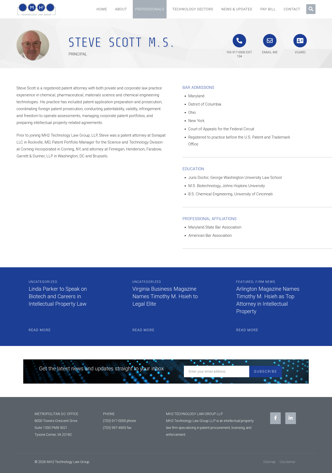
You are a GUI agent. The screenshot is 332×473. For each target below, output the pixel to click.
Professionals (149, 9)
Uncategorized (43, 282)
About (121, 9)
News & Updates (236, 9)
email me (270, 52)
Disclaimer (287, 462)
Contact (292, 9)
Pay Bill (268, 9)
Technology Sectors (192, 9)
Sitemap (269, 462)
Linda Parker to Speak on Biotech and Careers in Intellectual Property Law (58, 296)
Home (101, 9)
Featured (244, 282)
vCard (300, 52)
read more (40, 330)
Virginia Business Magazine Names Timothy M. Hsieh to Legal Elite (165, 296)
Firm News (265, 282)
